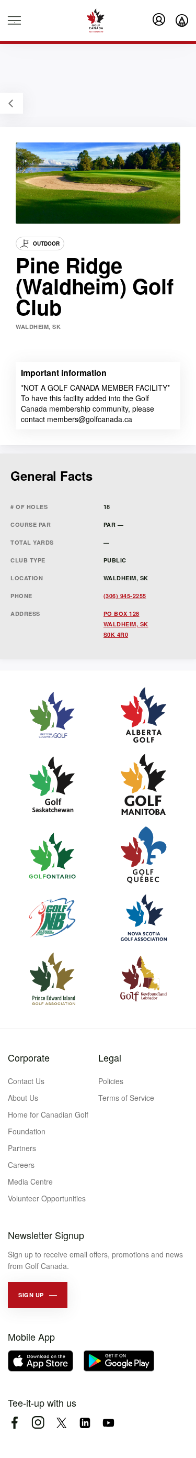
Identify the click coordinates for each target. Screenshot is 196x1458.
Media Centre (30, 1181)
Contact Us (26, 1081)
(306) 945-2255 (124, 596)
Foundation (26, 1131)
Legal (109, 1057)
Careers (21, 1164)
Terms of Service (126, 1097)
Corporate (29, 1057)
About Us (23, 1097)
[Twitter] (61, 1422)
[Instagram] (37, 1422)
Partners (22, 1148)
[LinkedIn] (84, 1422)
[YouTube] (108, 1422)
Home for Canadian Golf (48, 1114)
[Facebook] (14, 1422)
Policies (110, 1081)
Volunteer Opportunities (47, 1198)
